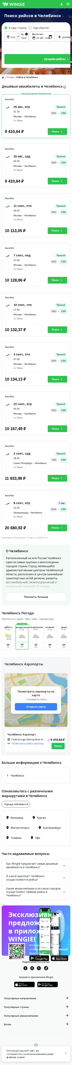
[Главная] (3, 77)
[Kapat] (65, 1054)
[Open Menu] (68, 4)
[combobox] (23, 37)
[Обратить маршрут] (18, 37)
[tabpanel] (36, 828)
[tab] (16, 804)
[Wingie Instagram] (32, 968)
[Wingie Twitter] (39, 968)
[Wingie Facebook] (25, 968)
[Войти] (61, 4)
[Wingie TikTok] (46, 969)
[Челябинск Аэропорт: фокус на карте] (36, 741)
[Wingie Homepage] (13, 4)
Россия (10, 77)
